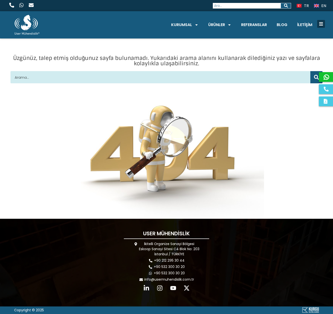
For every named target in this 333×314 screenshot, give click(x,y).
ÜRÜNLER (216, 25)
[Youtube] (173, 288)
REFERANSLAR (254, 25)
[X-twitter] (187, 288)
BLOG (282, 25)
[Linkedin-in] (146, 288)
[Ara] (286, 5)
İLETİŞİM (304, 25)
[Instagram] (160, 288)
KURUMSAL (181, 25)
